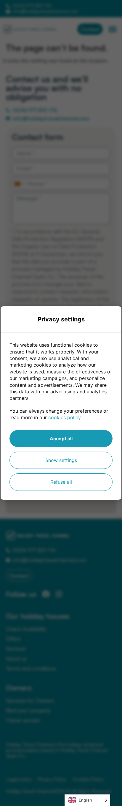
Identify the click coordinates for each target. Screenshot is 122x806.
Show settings (61, 460)
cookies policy (64, 417)
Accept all (61, 439)
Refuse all (61, 482)
